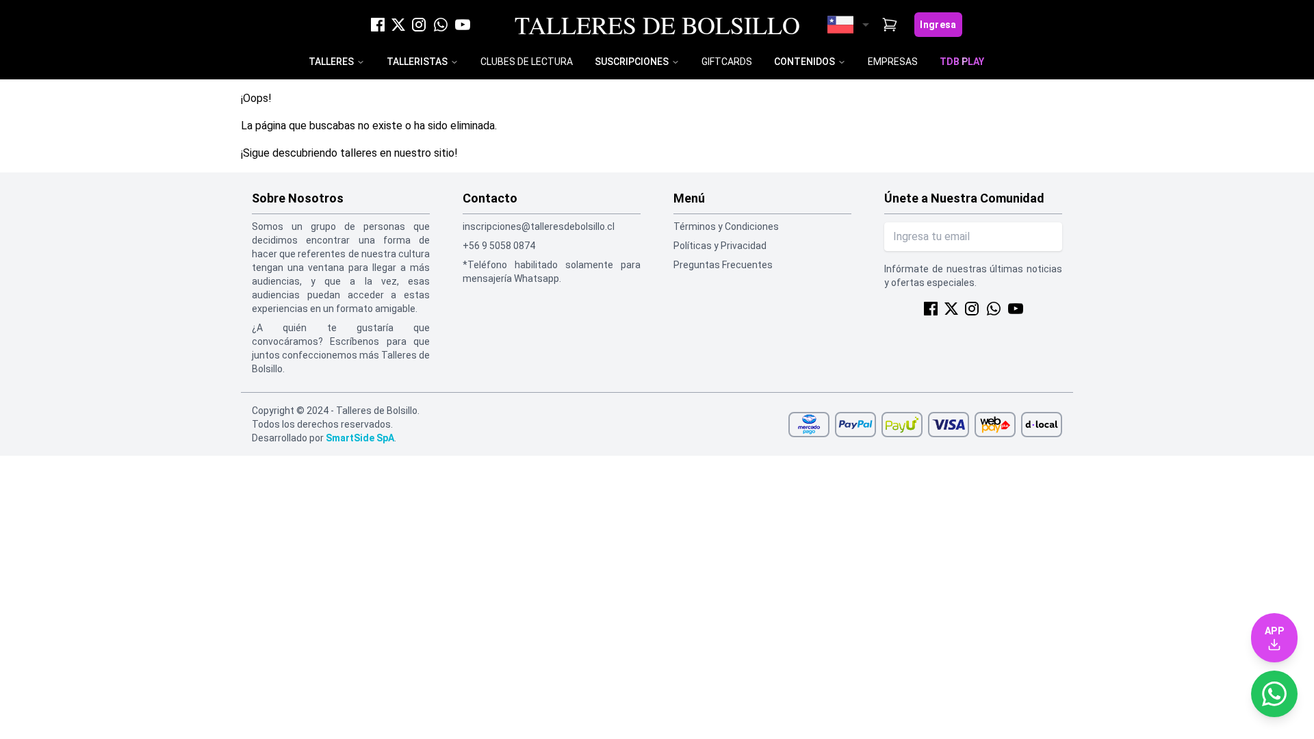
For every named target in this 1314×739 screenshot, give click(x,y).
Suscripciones (632, 61)
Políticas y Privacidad (719, 245)
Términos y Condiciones (726, 226)
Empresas (893, 61)
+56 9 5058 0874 (499, 245)
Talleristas (417, 61)
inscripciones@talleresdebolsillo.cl (539, 226)
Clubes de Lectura (526, 61)
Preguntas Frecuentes (723, 264)
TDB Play (962, 61)
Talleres (331, 61)
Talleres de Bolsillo (657, 24)
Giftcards (726, 61)
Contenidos (804, 61)
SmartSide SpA (360, 437)
